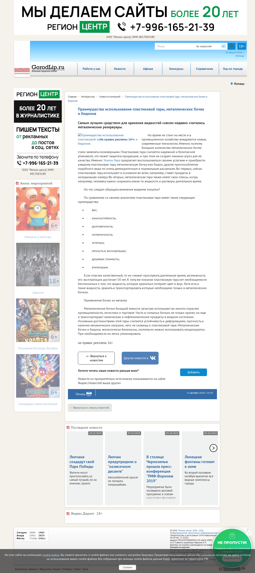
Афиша (148, 69)
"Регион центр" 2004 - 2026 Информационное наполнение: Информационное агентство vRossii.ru (203, 531)
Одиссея (46, 285)
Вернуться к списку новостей (91, 407)
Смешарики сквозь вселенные (38, 397)
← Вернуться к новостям (96, 358)
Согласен (127, 567)
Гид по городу (233, 69)
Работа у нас (91, 69)
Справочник (204, 69)
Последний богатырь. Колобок (38, 341)
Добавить (193, 372)
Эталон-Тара (111, 160)
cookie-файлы (51, 555)
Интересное (88, 96)
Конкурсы (176, 69)
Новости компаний (109, 96)
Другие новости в (136, 358)
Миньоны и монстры (41, 230)
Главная (72, 96)
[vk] (153, 358)
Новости (120, 69)
